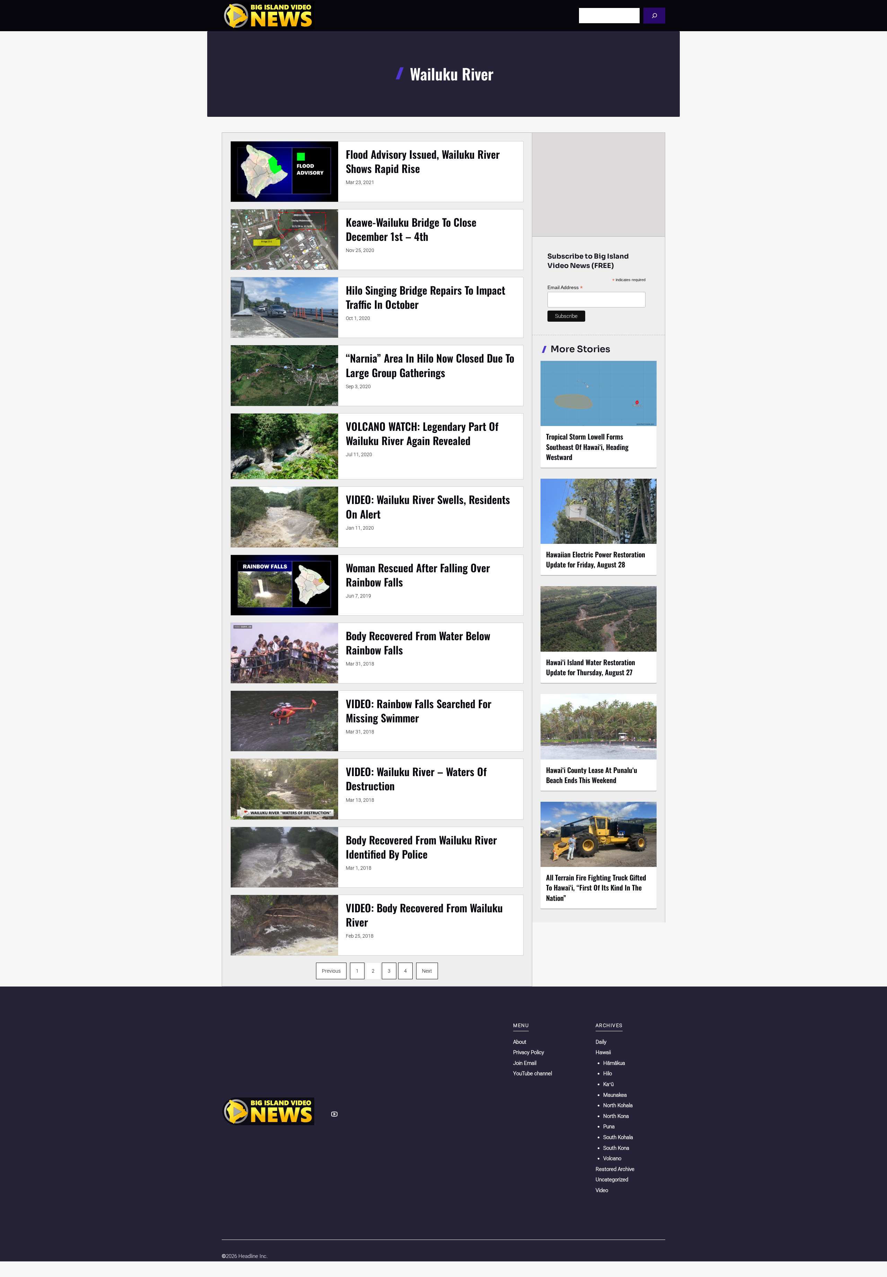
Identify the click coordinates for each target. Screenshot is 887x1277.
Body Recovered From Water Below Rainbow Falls (418, 643)
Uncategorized (612, 1179)
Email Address (565, 287)
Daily (601, 1042)
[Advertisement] (599, 184)
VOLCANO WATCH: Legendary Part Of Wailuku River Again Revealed (422, 433)
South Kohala (618, 1137)
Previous (331, 971)
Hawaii (603, 1052)
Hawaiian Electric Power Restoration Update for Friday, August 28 (595, 559)
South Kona (616, 1148)
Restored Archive (615, 1169)
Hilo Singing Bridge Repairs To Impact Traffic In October (425, 297)
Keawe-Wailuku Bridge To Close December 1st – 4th (411, 229)
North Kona (616, 1116)
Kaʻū (608, 1084)
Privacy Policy (528, 1052)
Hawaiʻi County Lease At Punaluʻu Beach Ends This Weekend (591, 775)
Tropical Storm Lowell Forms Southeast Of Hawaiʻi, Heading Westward (587, 446)
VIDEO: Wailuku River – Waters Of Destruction (416, 778)
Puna (609, 1126)
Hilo (607, 1073)
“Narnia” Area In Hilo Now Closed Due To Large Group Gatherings (430, 365)
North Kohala (618, 1105)
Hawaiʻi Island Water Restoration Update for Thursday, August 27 (590, 667)
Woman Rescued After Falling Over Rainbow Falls (418, 575)
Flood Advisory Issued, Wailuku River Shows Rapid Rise (423, 161)
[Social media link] (334, 1114)
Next (427, 971)
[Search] (654, 15)
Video (602, 1190)
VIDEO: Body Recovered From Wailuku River (424, 915)
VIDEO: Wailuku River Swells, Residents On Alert (428, 506)
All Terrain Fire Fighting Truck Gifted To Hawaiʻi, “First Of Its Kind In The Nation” (596, 887)
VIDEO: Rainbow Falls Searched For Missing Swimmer (418, 711)
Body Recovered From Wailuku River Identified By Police (421, 847)
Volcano (612, 1158)
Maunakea (615, 1095)
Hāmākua (614, 1063)
